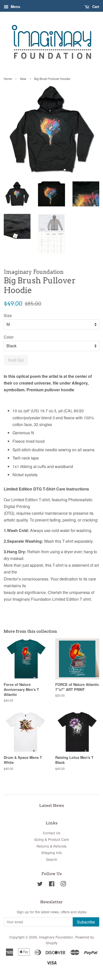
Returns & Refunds (51, 846)
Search (51, 859)
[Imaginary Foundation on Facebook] (51, 884)
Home (8, 78)
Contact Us (51, 832)
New (23, 78)
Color (9, 337)
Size (8, 315)
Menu (15, 6)
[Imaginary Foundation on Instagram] (63, 884)
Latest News (51, 805)
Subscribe (86, 922)
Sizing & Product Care (51, 839)
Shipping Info (51, 852)
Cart (95, 6)
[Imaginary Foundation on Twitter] (40, 884)
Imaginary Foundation (56, 937)
